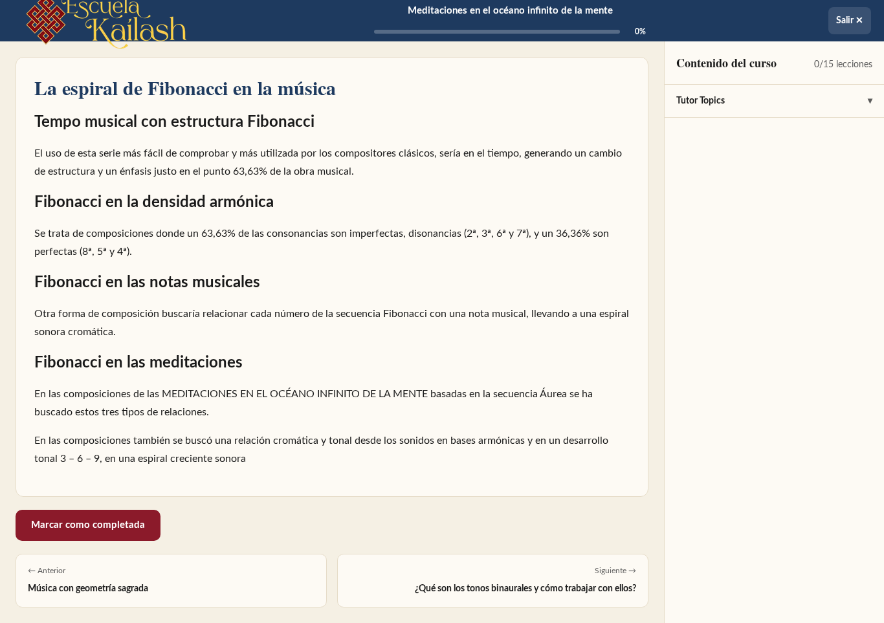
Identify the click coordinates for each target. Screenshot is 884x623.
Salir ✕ (849, 20)
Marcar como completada (88, 525)
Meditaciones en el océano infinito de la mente (510, 11)
